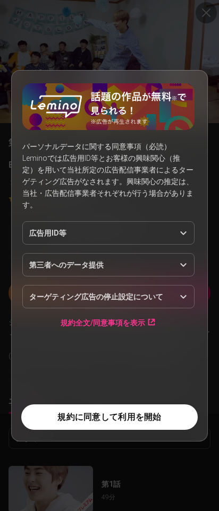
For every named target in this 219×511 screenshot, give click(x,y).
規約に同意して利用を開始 (109, 417)
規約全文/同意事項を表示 (103, 322)
